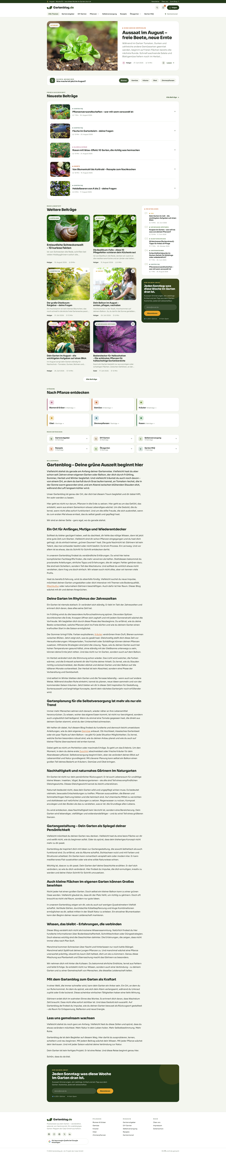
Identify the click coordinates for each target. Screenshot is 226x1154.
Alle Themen (53, 14)
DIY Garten (82, 14)
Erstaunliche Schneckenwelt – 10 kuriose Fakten (65, 246)
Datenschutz (158, 1129)
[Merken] (163, 63)
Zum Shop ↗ (174, 1)
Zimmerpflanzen (168, 80)
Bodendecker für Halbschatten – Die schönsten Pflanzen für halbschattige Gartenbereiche (109, 358)
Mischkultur (53, 586)
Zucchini (83, 751)
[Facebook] (49, 1134)
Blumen (124, 80)
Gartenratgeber (68, 14)
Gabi (95, 371)
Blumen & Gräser (99, 1122)
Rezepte (123, 14)
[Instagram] (54, 1134)
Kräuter (145, 80)
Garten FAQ (149, 14)
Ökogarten (134, 14)
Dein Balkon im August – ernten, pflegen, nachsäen (107, 304)
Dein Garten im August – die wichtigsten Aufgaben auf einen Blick (66, 356)
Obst (155, 80)
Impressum (157, 1126)
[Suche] (157, 7)
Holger (128, 63)
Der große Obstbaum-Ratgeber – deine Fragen (59, 304)
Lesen (169, 63)
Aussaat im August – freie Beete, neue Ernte (147, 35)
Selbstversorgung (109, 14)
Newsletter (155, 1)
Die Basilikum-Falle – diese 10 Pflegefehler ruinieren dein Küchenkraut (114, 251)
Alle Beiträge (171, 97)
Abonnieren (152, 313)
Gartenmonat (172, 14)
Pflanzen (93, 14)
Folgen (174, 8)
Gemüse (134, 80)
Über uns (165, 1)
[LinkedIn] (70, 1134)
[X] (64, 1134)
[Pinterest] (59, 1134)
